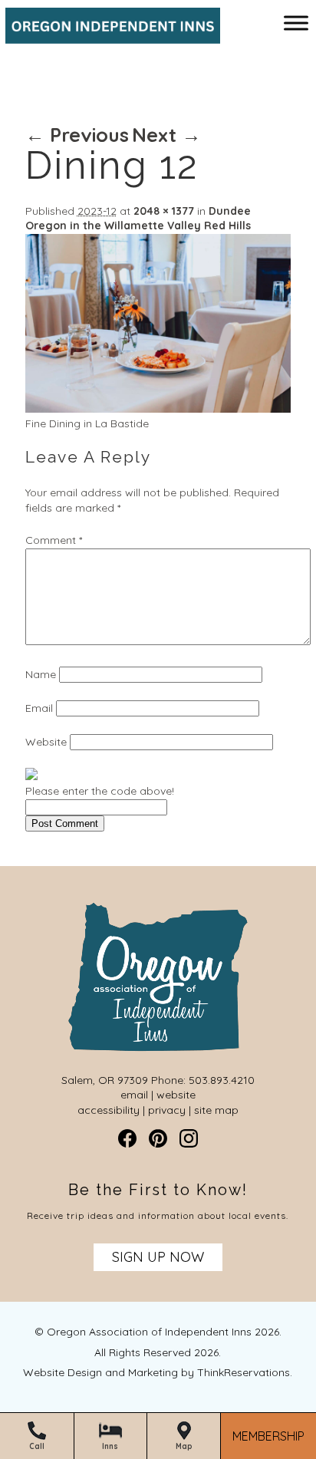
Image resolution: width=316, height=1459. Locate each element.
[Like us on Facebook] (127, 1138)
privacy (167, 1110)
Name (40, 674)
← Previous (77, 135)
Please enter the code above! (99, 791)
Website (46, 742)
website (176, 1095)
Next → (166, 135)
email (134, 1095)
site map (216, 1110)
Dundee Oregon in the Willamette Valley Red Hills (138, 218)
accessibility (108, 1110)
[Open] (296, 22)
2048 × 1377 (163, 211)
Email (39, 708)
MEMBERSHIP (268, 1436)
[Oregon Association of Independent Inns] (107, 36)
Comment (53, 540)
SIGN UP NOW (158, 1257)
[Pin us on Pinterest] (158, 1138)
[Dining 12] (158, 409)
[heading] (158, 88)
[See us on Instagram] (188, 1138)
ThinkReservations (243, 1372)
